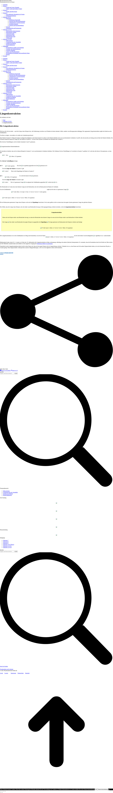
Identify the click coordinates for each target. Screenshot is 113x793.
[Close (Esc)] (0, 791)
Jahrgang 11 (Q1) (7, 546)
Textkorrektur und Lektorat (6, 669)
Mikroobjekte (6, 491)
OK (96, 789)
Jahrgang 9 (5, 543)
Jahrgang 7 (5, 540)
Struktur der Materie (8, 493)
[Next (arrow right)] (2, 792)
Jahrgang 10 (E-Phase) (8, 544)
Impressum (13, 673)
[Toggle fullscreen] (3, 791)
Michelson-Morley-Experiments (45, 243)
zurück (1, 254)
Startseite (27, 673)
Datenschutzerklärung (103, 789)
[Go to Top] (56, 788)
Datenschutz (21, 673)
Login (1, 673)
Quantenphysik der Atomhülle (10, 492)
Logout (6, 673)
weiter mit (6, 252)
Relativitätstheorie (7, 495)
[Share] (2, 791)
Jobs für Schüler (4, 666)
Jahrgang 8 (5, 541)
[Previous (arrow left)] (0, 792)
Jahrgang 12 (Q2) (7, 547)
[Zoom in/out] (5, 791)
